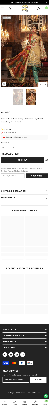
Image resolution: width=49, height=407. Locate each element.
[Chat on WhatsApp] (46, 396)
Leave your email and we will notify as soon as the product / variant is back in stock (21, 169)
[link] (12, 250)
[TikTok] (16, 354)
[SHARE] (46, 160)
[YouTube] (22, 354)
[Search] (9, 8)
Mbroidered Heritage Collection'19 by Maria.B (25, 119)
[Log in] (38, 8)
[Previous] (40, 84)
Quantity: (5, 143)
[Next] (45, 84)
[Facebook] (5, 354)
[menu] (2, 8)
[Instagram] (10, 354)
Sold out (23, 160)
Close (47, 2)
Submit (38, 380)
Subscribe (36, 176)
